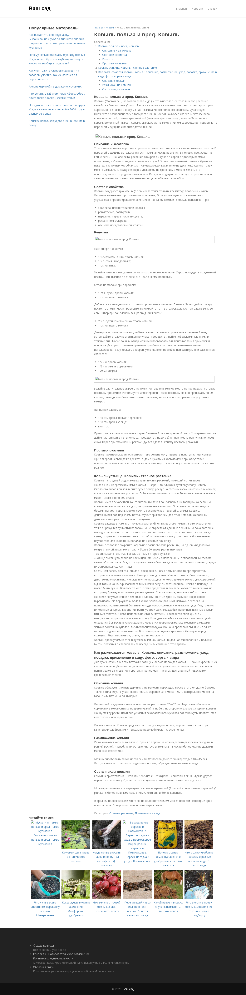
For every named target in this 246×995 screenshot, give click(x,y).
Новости (197, 8)
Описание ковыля (113, 80)
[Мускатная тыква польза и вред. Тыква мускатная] (45, 831)
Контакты (39, 954)
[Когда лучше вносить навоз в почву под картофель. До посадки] (106, 848)
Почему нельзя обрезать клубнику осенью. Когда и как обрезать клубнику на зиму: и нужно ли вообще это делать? (57, 59)
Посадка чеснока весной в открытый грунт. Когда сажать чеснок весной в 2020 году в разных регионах (57, 109)
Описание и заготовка (116, 50)
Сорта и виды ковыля (116, 89)
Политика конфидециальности (53, 958)
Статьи (212, 8)
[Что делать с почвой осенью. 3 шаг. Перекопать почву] (106, 898)
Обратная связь (43, 967)
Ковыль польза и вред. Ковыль (118, 46)
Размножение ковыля (116, 85)
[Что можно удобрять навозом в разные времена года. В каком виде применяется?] (198, 848)
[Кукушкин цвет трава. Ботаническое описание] (76, 848)
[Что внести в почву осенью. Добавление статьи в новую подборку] (198, 898)
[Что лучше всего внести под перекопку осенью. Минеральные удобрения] (45, 898)
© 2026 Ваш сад (43, 945)
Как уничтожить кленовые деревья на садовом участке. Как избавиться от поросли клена (54, 75)
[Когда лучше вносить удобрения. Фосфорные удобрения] (76, 898)
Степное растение (121, 813)
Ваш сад (40, 8)
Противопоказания (114, 63)
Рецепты (108, 59)
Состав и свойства (114, 55)
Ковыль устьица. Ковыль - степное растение (127, 67)
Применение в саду (147, 813)
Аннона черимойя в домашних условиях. (55, 86)
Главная (181, 8)
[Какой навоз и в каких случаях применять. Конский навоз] (168, 898)
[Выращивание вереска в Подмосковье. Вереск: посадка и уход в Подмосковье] (137, 839)
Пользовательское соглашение (69, 954)
